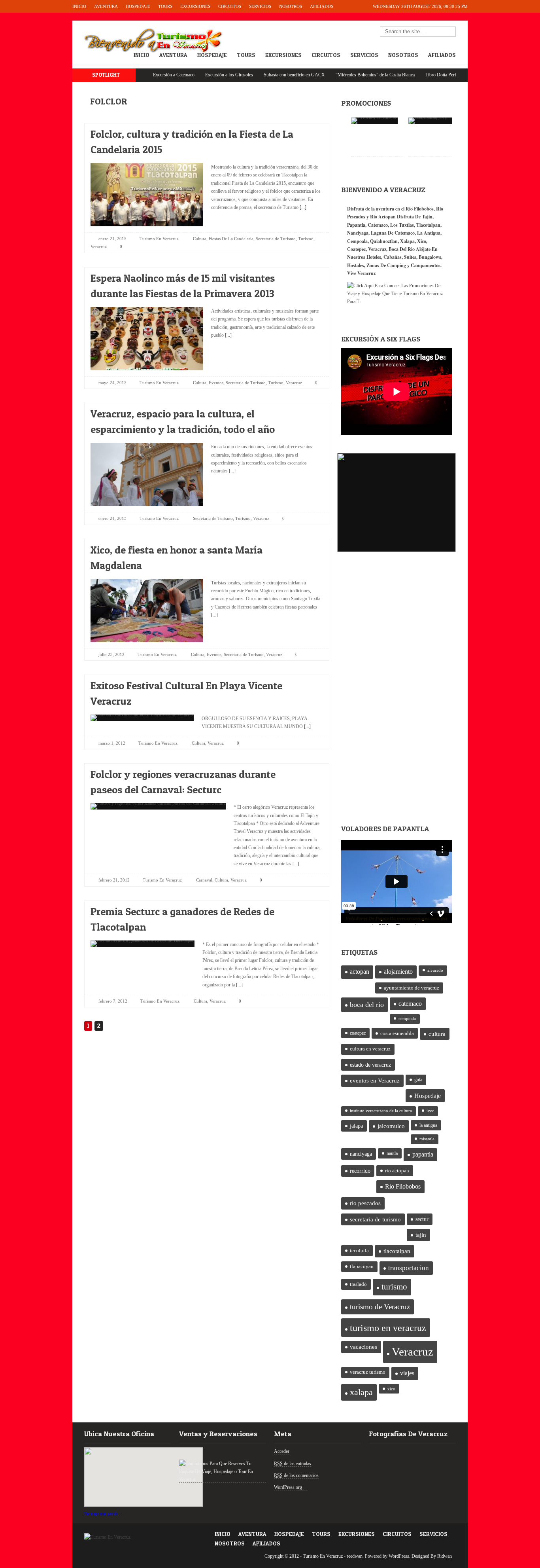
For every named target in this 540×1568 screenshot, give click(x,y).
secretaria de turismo (375, 1219)
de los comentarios (296, 1475)
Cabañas (392, 257)
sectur (422, 1219)
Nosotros (290, 6)
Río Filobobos (420, 208)
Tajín (427, 216)
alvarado (435, 970)
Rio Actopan (383, 216)
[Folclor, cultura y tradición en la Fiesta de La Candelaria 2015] (310, 131)
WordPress (399, 1556)
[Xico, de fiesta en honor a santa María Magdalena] (310, 547)
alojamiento (398, 971)
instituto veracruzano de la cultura (381, 1111)
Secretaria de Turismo (276, 238)
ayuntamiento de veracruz (411, 988)
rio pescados (365, 1203)
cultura (437, 1034)
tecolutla (359, 1250)
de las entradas (292, 1463)
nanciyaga (361, 1154)
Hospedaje (138, 6)
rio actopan (397, 1171)
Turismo (305, 238)
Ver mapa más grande (101, 1513)
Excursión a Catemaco (142, 75)
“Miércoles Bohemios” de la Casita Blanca (343, 75)
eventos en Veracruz (375, 1080)
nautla (392, 1153)
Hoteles (373, 257)
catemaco (410, 1003)
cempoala (407, 1018)
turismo (394, 1286)
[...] (302, 207)
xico (391, 1388)
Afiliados (321, 6)
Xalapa (407, 241)
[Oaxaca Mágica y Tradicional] (434, 121)
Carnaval (204, 880)
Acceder (281, 1451)
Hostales (355, 265)
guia (418, 1080)
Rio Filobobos (403, 1186)
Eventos (216, 382)
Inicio (79, 6)
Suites (410, 257)
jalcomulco (391, 1126)
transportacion (408, 1268)
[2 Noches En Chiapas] (374, 121)
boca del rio (367, 1005)
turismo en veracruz (388, 1327)
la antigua (428, 1125)
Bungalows (430, 257)
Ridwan (444, 1556)
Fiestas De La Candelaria (231, 238)
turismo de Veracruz (380, 1307)
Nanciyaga (357, 232)
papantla (422, 1154)
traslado (358, 1284)
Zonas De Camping (386, 265)
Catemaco (378, 225)
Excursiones (195, 6)
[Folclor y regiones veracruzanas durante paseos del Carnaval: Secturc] (310, 772)
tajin (420, 1235)
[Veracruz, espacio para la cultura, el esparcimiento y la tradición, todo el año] (310, 411)
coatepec (358, 1033)
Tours (165, 6)
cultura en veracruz (370, 1049)
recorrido (360, 1171)
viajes (407, 1373)
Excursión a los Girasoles (197, 75)
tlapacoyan (362, 1266)
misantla (426, 1139)
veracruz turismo (367, 1372)
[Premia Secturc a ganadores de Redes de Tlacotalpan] (310, 909)
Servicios (260, 6)
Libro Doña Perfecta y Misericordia (427, 75)
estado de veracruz (370, 1065)
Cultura (199, 238)
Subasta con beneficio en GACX (262, 75)
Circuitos (229, 6)
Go (450, 32)
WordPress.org (288, 1487)
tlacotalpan (396, 1251)
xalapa (361, 1392)
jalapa (356, 1126)
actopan (359, 971)
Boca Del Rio (402, 249)
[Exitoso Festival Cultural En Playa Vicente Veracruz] (310, 683)
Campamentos (425, 265)
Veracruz (99, 246)
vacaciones (363, 1347)
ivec (430, 1111)
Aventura (106, 6)
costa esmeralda (397, 1033)
